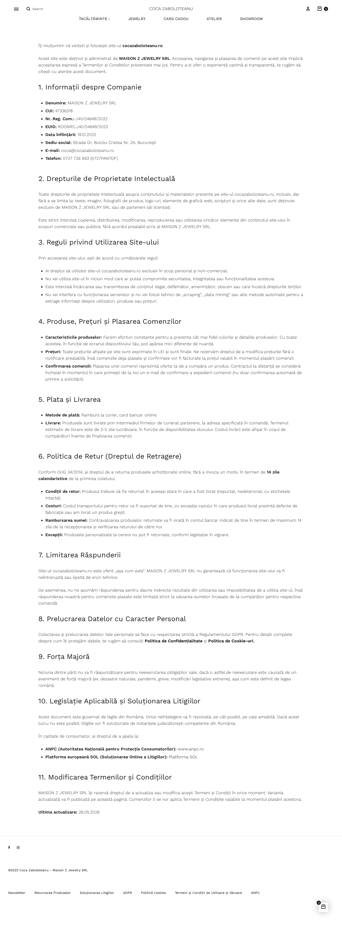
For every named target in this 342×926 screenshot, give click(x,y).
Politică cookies (153, 893)
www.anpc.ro (191, 748)
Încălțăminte (93, 19)
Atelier (214, 19)
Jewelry (136, 19)
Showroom (251, 19)
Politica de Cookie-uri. (231, 640)
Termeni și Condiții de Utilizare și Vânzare (208, 893)
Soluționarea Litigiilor (97, 893)
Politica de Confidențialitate (173, 640)
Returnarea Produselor (52, 893)
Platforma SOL (183, 756)
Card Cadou (176, 19)
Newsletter (16, 893)
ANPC (255, 893)
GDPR (127, 893)
